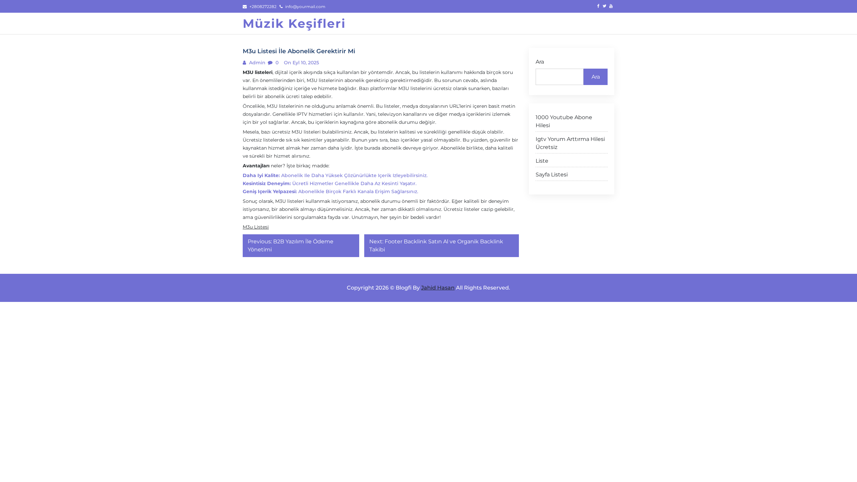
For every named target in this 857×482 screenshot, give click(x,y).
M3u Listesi (256, 227)
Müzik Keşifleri (294, 23)
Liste (542, 161)
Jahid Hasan (438, 288)
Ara (540, 62)
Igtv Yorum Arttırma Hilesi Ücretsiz (570, 143)
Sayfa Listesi (552, 174)
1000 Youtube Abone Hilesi (564, 121)
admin (256, 63)
